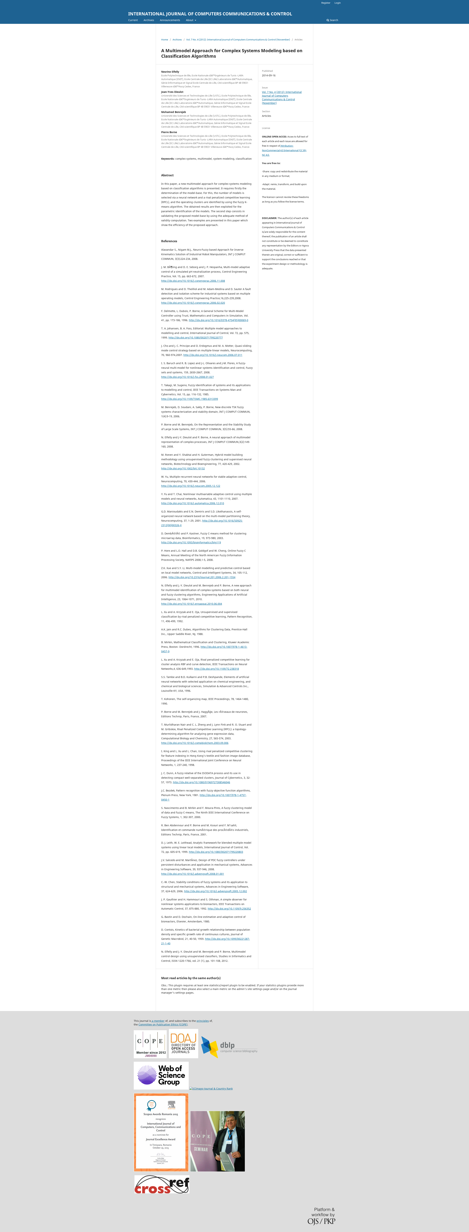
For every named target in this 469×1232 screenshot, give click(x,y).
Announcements (170, 20)
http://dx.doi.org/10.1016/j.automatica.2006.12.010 (192, 503)
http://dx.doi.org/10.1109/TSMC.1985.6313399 (189, 399)
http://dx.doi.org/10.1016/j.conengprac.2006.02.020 (193, 302)
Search (333, 20)
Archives (149, 20)
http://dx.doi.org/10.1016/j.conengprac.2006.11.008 (193, 281)
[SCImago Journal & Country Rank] (211, 1088)
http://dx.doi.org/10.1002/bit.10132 (183, 468)
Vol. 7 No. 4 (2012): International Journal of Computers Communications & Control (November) (238, 39)
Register (325, 2)
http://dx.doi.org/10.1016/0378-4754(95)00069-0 (218, 320)
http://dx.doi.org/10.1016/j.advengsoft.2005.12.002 (215, 891)
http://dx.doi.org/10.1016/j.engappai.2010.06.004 (191, 603)
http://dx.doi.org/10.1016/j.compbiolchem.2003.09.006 (194, 743)
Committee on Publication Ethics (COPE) (163, 1024)
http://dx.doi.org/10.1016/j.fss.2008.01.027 (187, 377)
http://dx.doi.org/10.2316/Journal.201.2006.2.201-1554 (202, 577)
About (190, 20)
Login (338, 2)
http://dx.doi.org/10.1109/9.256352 (229, 908)
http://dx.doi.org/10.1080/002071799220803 (216, 852)
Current (133, 20)
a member (158, 1021)
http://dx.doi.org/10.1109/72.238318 (216, 668)
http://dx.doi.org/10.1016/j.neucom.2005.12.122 (190, 486)
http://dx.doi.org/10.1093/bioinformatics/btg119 (191, 542)
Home (164, 39)
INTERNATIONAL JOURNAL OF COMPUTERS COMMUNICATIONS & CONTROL (210, 14)
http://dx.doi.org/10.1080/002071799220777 (196, 337)
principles (203, 1021)
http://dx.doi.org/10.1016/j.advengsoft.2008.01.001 (192, 874)
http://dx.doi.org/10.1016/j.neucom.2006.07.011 (212, 355)
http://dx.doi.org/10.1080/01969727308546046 (201, 782)
